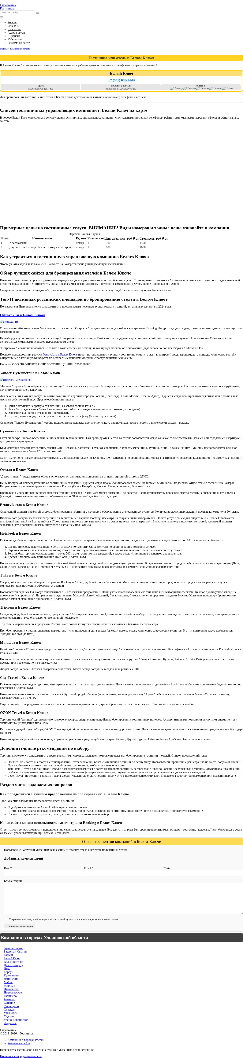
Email (88, 868)
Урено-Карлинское (16, 1019)
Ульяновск (10, 1013)
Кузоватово (11, 975)
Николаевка (11, 989)
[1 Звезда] (176, 88)
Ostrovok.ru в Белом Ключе (22, 315)
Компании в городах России (26, 1039)
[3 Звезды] (202, 88)
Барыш (8, 955)
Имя (8, 868)
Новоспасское (13, 992)
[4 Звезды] (215, 88)
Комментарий (13, 881)
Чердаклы (10, 1023)
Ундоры (9, 1016)
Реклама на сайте (19, 1043)
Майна (8, 982)
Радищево (10, 995)
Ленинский (11, 978)
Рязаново (9, 999)
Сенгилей (10, 1002)
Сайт (167, 868)
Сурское (9, 1009)
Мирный (9, 985)
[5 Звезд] (227, 88)
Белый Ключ (12, 958)
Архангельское (13, 948)
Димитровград (13, 965)
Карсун (8, 972)
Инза (7, 968)
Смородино (11, 1006)
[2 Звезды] (189, 88)
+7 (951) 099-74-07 (121, 80)
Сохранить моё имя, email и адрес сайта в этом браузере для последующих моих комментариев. (64, 919)
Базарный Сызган (15, 951)
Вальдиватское (13, 961)
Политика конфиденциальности (21, 1056)
